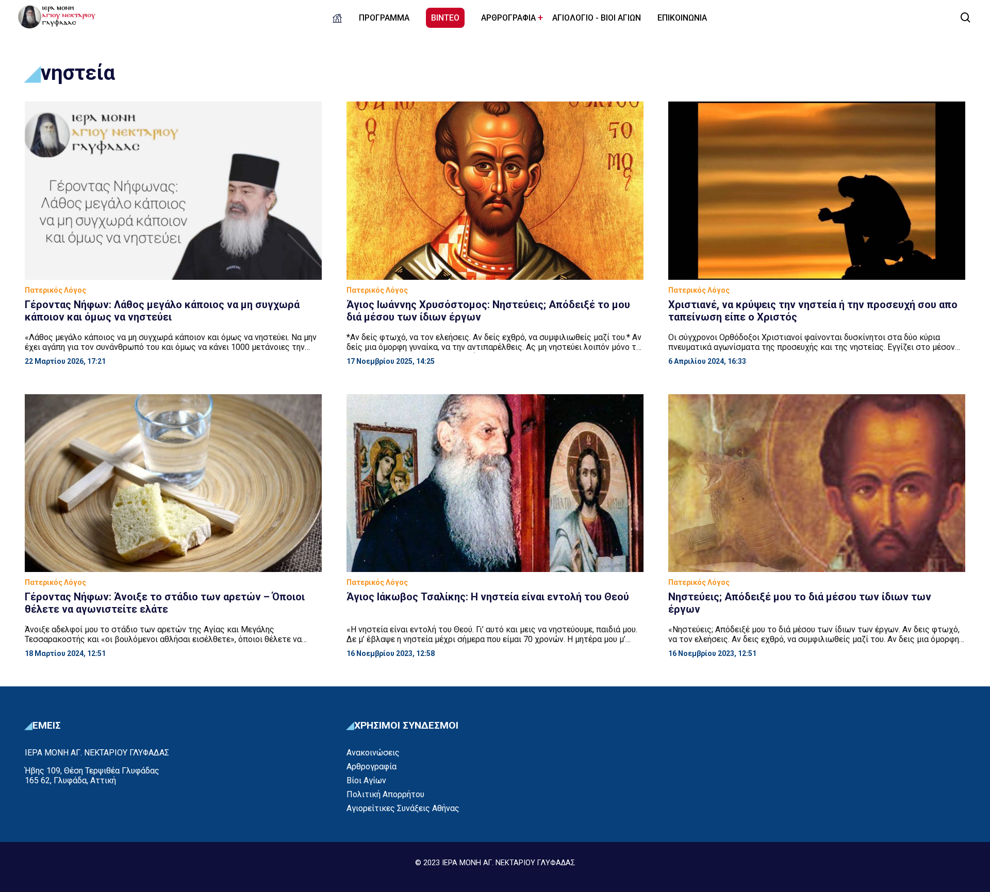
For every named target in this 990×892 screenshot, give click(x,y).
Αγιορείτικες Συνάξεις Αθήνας (402, 808)
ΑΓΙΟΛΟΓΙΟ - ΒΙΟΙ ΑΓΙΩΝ (596, 18)
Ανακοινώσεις (373, 753)
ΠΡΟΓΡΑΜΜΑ (384, 18)
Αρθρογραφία (371, 766)
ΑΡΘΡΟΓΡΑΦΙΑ (508, 18)
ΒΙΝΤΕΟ (445, 18)
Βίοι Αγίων (366, 780)
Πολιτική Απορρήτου (385, 794)
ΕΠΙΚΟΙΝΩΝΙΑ (682, 18)
